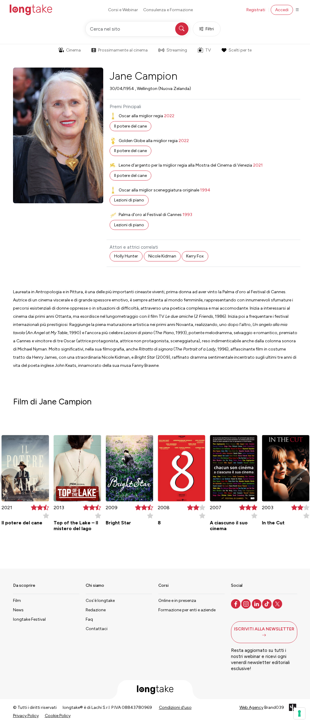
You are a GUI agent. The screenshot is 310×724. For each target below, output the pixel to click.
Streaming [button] (177, 50)
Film (17, 600)
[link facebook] (236, 603)
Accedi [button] (282, 9)
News (18, 610)
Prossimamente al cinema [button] (123, 50)
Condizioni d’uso (175, 707)
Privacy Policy (26, 715)
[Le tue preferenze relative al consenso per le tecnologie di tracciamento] (299, 713)
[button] (299, 479)
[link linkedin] (257, 603)
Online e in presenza (177, 600)
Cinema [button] (73, 50)
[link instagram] (246, 603)
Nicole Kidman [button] (162, 256)
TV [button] (208, 50)
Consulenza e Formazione (168, 9)
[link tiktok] (267, 603)
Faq (89, 619)
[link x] (278, 603)
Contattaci (96, 628)
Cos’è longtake (100, 600)
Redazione (96, 610)
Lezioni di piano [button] (129, 200)
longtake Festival (29, 619)
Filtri (210, 29)
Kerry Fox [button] (195, 256)
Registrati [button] (255, 9)
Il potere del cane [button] (130, 126)
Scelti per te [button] (240, 50)
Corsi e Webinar (123, 9)
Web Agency (251, 707)
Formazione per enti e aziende (187, 610)
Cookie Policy (58, 715)
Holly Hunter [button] (126, 256)
